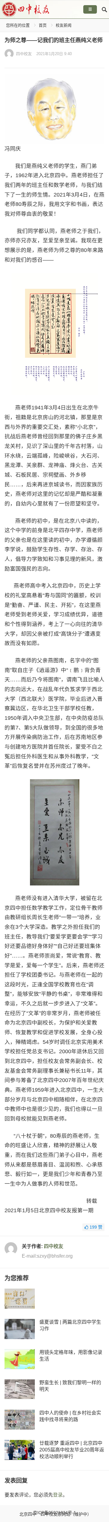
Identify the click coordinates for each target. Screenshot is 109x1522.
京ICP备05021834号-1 (54, 1512)
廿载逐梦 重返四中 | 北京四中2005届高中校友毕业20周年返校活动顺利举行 (71, 1450)
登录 (58, 1494)
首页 (43, 25)
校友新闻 (63, 25)
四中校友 (24, 53)
